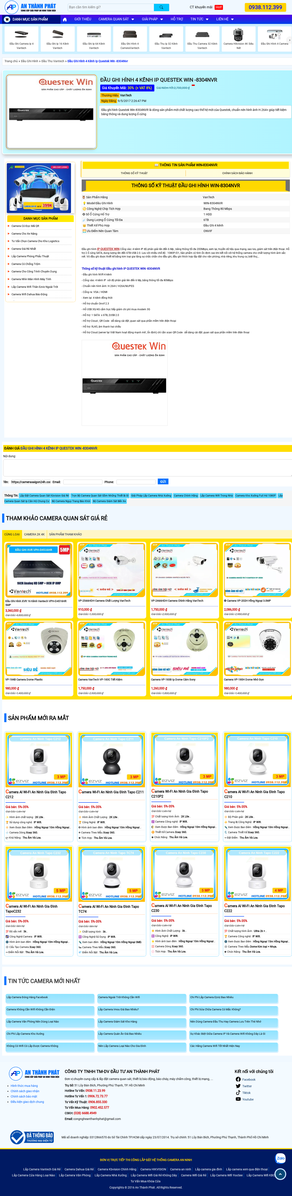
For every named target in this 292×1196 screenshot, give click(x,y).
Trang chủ (11, 61)
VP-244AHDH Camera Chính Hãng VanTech (177, 600)
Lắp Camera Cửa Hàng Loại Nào (33, 1175)
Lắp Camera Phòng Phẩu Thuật (30, 256)
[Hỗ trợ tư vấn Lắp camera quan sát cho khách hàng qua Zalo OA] (280, 1158)
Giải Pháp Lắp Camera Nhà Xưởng (151, 495)
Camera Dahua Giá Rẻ (79, 1169)
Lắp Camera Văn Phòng (75, 1175)
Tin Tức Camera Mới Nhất (44, 981)
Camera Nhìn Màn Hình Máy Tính (31, 279)
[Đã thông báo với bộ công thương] (31, 1137)
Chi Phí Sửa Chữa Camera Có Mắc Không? (215, 1009)
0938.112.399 (265, 7)
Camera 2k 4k (34, 534)
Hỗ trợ (177, 19)
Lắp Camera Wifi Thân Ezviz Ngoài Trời (35, 286)
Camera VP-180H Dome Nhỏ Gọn (244, 679)
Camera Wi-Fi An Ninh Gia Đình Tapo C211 (111, 792)
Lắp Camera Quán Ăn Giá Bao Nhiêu (120, 1033)
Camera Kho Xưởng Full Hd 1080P (256, 495)
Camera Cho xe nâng (24, 233)
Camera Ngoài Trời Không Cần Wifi (119, 997)
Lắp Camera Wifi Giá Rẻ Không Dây (154, 1175)
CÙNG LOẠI (12, 534)
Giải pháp (150, 19)
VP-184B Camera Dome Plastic (24, 679)
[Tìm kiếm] (161, 7)
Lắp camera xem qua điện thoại (247, 1169)
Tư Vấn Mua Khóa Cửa (146, 1181)
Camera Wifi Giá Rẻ (193, 1175)
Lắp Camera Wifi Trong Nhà (217, 495)
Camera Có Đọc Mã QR (25, 226)
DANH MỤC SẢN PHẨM (30, 19)
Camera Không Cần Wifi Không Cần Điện (31, 1009)
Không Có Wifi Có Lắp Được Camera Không (32, 1046)
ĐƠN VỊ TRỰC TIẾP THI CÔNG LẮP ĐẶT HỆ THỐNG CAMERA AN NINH (146, 1160)
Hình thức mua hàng (24, 1085)
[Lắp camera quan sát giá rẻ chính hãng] (65, 19)
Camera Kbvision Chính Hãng (117, 1169)
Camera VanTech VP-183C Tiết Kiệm (100, 679)
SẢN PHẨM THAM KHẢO (65, 534)
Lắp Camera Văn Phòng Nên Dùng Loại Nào (33, 1021)
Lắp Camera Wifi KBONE (263, 1175)
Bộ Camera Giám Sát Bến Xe (109, 501)
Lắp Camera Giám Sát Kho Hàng (117, 1021)
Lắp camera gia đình (208, 1169)
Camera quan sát (114, 19)
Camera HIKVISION (153, 1169)
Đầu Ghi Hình (29, 61)
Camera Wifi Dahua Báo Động (29, 294)
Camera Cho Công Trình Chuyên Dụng (34, 271)
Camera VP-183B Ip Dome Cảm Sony (173, 679)
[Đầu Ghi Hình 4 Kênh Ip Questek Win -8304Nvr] (51, 112)
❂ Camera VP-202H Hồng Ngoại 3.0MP (247, 600)
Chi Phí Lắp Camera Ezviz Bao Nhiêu (211, 997)
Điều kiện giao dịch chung (27, 1101)
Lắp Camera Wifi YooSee (226, 1175)
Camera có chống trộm (26, 264)
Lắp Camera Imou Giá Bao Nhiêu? (118, 1009)
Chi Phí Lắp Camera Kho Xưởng (25, 1033)
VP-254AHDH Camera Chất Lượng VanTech (104, 600)
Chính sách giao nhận (25, 1091)
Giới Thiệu (82, 19)
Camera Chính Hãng (186, 495)
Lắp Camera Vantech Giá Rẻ (41, 1169)
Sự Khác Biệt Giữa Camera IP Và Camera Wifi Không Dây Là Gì (227, 1033)
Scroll (280, 1174)
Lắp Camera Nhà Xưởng (111, 1175)
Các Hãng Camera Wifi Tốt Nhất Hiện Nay (215, 1046)
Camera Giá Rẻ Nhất (24, 248)
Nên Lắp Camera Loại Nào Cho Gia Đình (122, 1046)
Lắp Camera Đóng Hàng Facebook (27, 997)
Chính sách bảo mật (24, 1096)
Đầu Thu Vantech (52, 61)
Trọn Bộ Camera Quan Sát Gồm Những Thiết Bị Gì (99, 495)
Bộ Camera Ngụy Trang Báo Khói (71, 501)
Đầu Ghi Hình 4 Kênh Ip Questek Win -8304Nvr (98, 61)
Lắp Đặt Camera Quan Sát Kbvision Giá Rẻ (44, 495)
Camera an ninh (180, 1169)
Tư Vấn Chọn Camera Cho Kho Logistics (35, 241)
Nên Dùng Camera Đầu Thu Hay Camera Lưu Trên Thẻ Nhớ (225, 1021)
